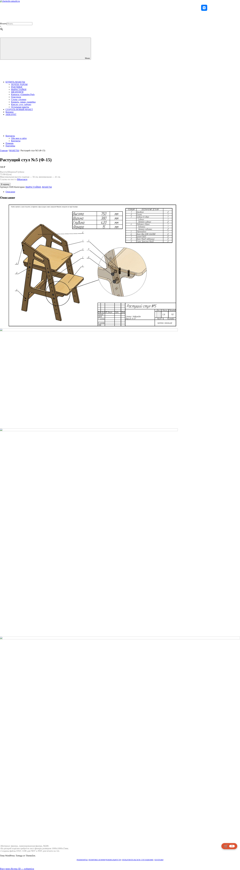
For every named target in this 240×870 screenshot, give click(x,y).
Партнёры (10, 146)
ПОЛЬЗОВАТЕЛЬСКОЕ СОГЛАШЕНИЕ (137, 860)
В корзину (5, 184)
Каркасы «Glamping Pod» (23, 94)
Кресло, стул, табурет (21, 104)
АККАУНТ (11, 114)
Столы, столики (18, 99)
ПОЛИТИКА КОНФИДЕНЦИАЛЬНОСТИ (105, 860)
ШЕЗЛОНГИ (17, 92)
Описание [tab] (10, 192)
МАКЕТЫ (14, 150)
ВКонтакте (22, 179)
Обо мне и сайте (19, 138)
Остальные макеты (20, 107)
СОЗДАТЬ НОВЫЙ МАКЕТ (19, 109)
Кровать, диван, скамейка (23, 102)
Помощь (9, 143)
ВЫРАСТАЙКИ (18, 89)
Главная (4, 150)
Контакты (10, 136)
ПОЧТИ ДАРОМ (19, 84)
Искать (3, 23)
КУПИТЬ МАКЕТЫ (15, 82)
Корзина (9, 112)
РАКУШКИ (16, 87)
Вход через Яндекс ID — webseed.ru (17, 869)
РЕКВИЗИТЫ (82, 860)
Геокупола (16, 97)
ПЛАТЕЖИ (159, 860)
